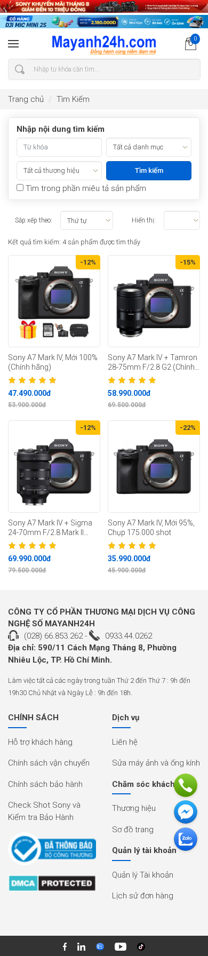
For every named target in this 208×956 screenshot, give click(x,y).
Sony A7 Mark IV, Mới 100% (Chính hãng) (53, 362)
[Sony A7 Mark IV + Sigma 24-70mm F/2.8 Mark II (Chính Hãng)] (54, 466)
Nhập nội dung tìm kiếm (61, 129)
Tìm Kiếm (73, 99)
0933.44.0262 (128, 636)
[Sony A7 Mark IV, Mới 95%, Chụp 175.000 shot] (154, 466)
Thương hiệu (134, 808)
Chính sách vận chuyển (49, 763)
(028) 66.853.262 (53, 636)
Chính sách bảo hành (45, 784)
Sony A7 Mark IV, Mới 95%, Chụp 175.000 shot (151, 528)
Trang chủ (26, 99)
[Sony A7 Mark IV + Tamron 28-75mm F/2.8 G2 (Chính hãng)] (154, 301)
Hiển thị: (144, 220)
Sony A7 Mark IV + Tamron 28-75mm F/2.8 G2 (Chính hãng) (152, 362)
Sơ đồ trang (133, 829)
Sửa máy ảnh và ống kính (156, 763)
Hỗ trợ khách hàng (40, 742)
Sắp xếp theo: (33, 220)
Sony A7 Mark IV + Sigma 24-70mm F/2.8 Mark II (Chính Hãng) (50, 528)
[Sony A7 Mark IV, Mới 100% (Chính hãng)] (54, 301)
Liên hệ (125, 742)
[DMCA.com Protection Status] (52, 887)
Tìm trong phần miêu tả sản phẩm (84, 188)
